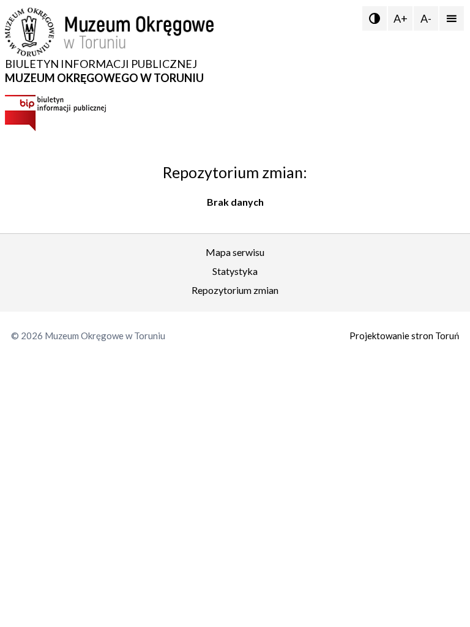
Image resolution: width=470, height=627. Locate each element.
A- (425, 18)
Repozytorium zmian (235, 290)
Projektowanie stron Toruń (404, 335)
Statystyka (235, 271)
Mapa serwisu (235, 252)
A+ (401, 18)
